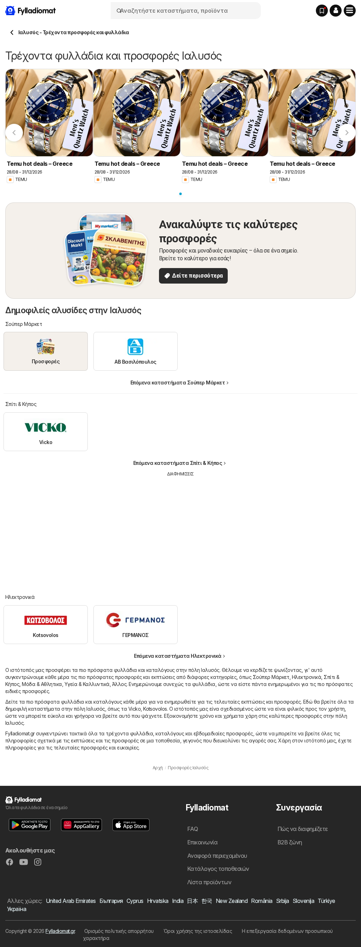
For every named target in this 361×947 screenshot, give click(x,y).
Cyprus (135, 900)
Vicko (134, 709)
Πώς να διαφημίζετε (302, 828)
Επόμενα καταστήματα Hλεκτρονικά (177, 656)
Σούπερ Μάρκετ (271, 677)
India (177, 900)
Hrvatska (158, 900)
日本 (192, 900)
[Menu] (350, 11)
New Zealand (231, 900)
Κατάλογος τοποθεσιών (218, 868)
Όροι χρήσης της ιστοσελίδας (198, 931)
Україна (16, 908)
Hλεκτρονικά (306, 677)
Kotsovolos (155, 709)
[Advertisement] (180, 530)
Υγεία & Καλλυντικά (87, 684)
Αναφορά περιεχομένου (217, 855)
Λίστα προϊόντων (209, 882)
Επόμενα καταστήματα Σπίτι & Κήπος (177, 463)
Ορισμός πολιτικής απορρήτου (119, 931)
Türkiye (326, 900)
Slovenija (303, 900)
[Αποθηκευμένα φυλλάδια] (322, 11)
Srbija (282, 900)
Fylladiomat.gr (60, 931)
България (111, 900)
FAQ (192, 828)
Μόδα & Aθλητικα (42, 684)
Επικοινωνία (202, 842)
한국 (206, 900)
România (261, 900)
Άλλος (119, 684)
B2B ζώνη (289, 842)
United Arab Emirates (71, 900)
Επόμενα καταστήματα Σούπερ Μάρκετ (177, 383)
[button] (336, 11)
